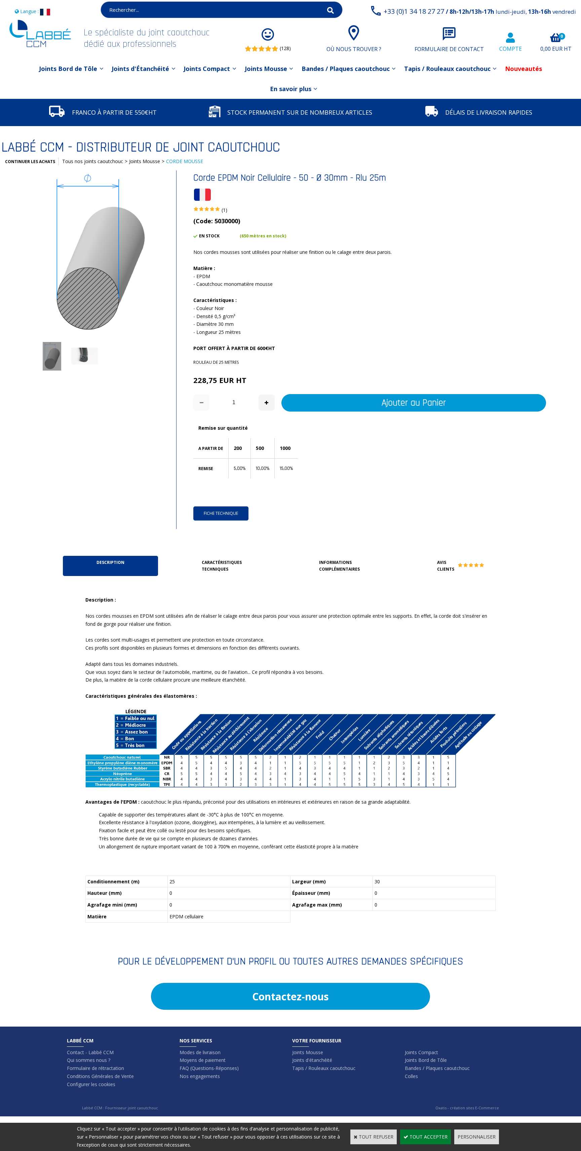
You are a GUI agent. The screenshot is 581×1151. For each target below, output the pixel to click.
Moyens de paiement (203, 1060)
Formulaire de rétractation (95, 1068)
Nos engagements (200, 1076)
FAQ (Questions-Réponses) (209, 1068)
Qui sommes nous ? (88, 1060)
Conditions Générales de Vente (100, 1076)
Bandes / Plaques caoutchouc (346, 69)
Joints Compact (207, 69)
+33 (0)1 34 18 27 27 (480, 11)
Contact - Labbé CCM (90, 1052)
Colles (411, 1076)
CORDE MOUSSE (184, 161)
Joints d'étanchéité (312, 1060)
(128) (285, 48)
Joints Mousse (266, 69)
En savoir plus (290, 89)
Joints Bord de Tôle (68, 69)
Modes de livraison (200, 1052)
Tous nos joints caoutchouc (92, 161)
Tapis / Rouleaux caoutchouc (447, 69)
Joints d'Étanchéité (140, 69)
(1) (224, 210)
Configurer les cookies (91, 1084)
